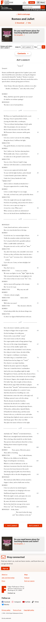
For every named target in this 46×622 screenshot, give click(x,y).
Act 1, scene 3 (12, 526)
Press (3, 581)
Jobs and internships (8, 578)
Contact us (11, 593)
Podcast (26, 578)
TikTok (36, 602)
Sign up (5, 568)
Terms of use (17, 610)
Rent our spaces (29, 581)
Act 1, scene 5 (34, 526)
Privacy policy (6, 610)
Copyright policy (29, 610)
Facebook (7, 602)
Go (43, 47)
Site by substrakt (6, 618)
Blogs (26, 574)
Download (20, 23)
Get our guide (18, 35)
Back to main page (24, 14)
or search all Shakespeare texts (34, 9)
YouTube (27, 602)
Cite (29, 23)
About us (4, 574)
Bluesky (6, 604)
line (35, 47)
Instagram (17, 602)
